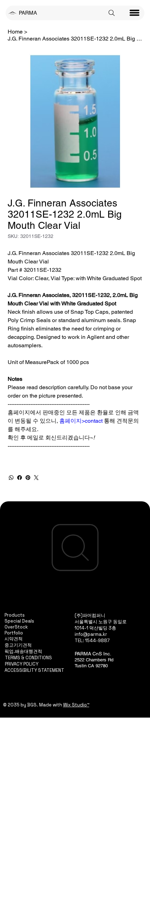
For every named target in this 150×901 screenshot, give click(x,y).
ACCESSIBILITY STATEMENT (34, 670)
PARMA (28, 13)
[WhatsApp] (11, 477)
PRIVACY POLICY (21, 664)
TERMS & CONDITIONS (28, 658)
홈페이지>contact (81, 420)
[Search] (111, 13)
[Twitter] (36, 477)
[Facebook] (19, 477)
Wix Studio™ (76, 705)
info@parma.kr (91, 634)
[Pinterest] (27, 477)
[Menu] (135, 13)
